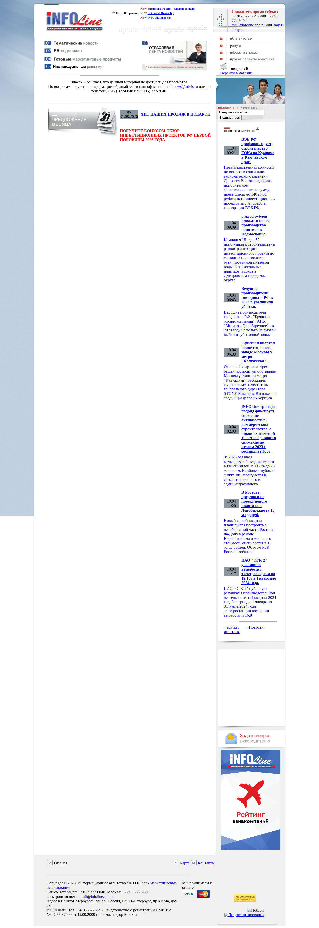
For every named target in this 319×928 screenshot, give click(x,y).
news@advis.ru (185, 86)
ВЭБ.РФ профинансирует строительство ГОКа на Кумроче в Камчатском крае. (257, 150)
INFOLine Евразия (159, 17)
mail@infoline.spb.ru (248, 25)
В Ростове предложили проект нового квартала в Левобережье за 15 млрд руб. (257, 503)
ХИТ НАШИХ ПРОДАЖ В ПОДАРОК (175, 114)
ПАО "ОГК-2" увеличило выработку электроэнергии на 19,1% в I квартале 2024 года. (258, 571)
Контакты (206, 863)
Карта (185, 863)
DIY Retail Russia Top (161, 13)
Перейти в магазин (236, 73)
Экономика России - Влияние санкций (171, 8)
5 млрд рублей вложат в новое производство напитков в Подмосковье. (255, 225)
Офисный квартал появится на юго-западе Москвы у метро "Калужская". (258, 352)
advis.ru (233, 627)
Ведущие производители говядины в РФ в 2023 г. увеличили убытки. (257, 297)
